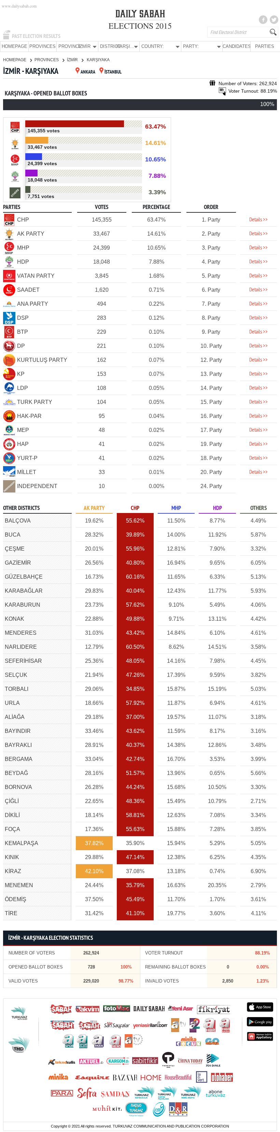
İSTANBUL (113, 72)
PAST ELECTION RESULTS (36, 36)
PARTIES (264, 46)
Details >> (258, 219)
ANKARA (88, 72)
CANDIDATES (236, 46)
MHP (176, 508)
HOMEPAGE (14, 46)
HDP (217, 508)
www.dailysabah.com (19, 6)
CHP (135, 508)
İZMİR (73, 59)
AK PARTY (94, 508)
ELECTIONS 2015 (140, 25)
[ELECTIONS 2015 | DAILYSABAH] (140, 15)
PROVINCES (42, 46)
